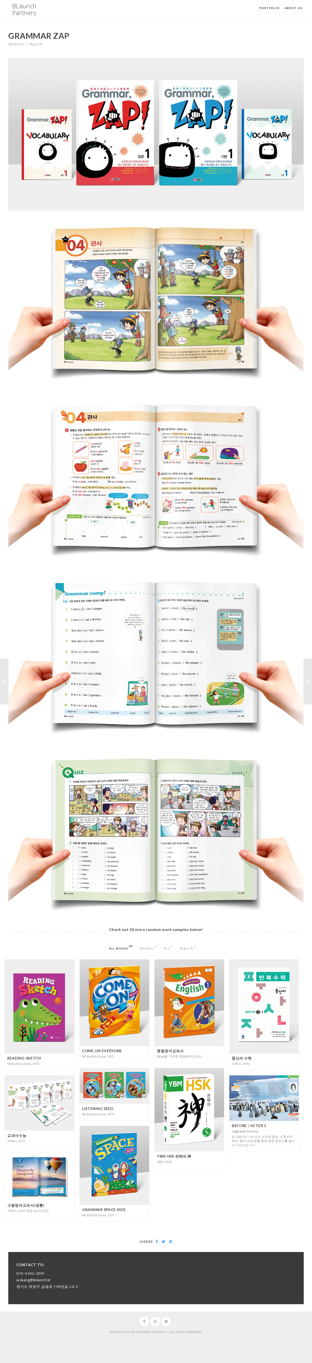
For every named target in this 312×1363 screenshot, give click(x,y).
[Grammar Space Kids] (307, 681)
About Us (294, 8)
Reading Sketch (24, 1058)
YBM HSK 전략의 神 (174, 1156)
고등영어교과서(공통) (26, 1205)
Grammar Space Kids (104, 1209)
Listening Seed (97, 1108)
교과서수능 (17, 1135)
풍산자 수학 (242, 1058)
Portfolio (269, 8)
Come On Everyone (102, 1051)
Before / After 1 (249, 1125)
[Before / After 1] (4, 681)
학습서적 (35, 44)
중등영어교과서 (170, 1051)
